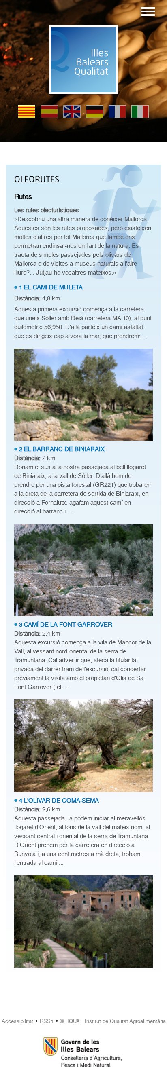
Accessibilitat (17, 1021)
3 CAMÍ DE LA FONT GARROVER (65, 624)
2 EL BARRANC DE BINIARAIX (62, 449)
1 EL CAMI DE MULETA (51, 287)
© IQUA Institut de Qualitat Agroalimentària (113, 1021)
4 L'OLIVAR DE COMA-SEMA (59, 800)
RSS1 (47, 1021)
